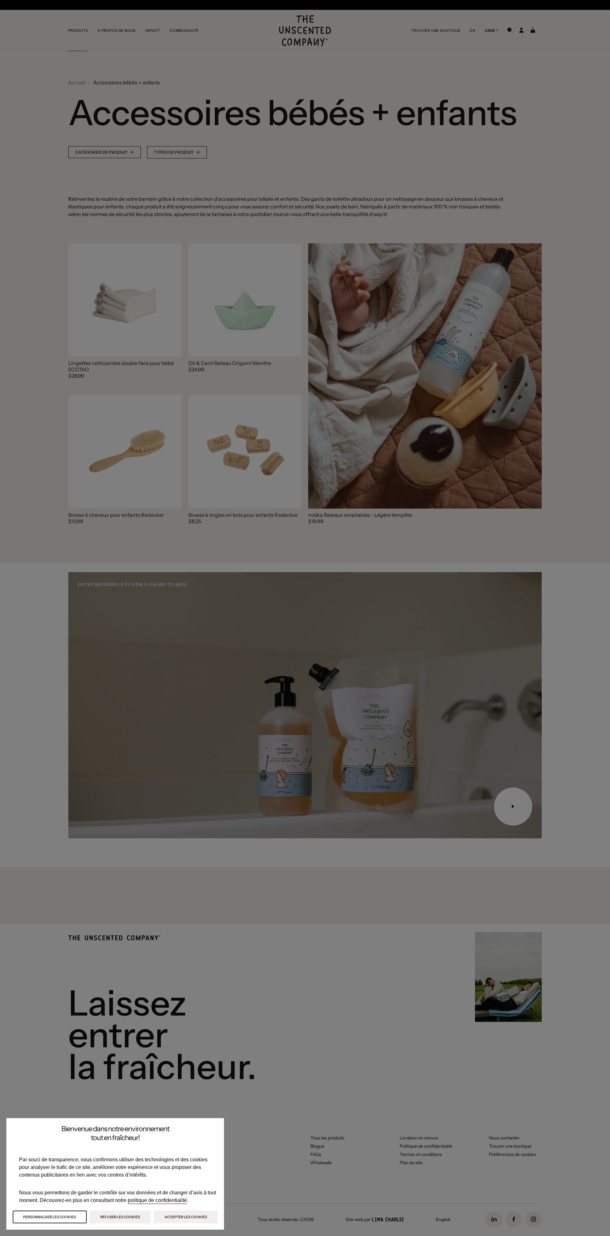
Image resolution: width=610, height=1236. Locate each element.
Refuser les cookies (120, 1217)
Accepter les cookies (186, 1217)
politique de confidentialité (157, 1200)
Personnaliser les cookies (49, 1217)
